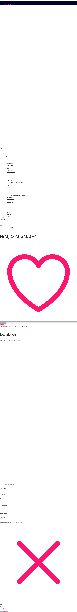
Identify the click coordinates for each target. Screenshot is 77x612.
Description (4, 329)
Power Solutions (6, 508)
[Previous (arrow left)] (0, 604)
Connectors (4, 505)
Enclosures (4, 507)
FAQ (3, 519)
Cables (18, 326)
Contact (4, 517)
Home (3, 492)
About (3, 494)
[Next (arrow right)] (1, 604)
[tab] (39, 329)
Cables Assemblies (25, 326)
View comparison (4, 611)
